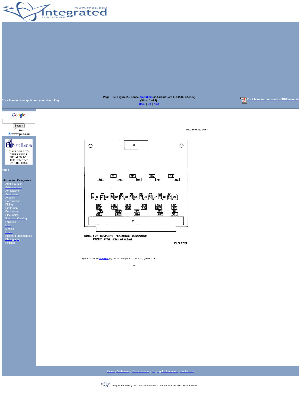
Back (142, 103)
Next (156, 103)
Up (149, 103)
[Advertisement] (150, 53)
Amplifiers (146, 97)
